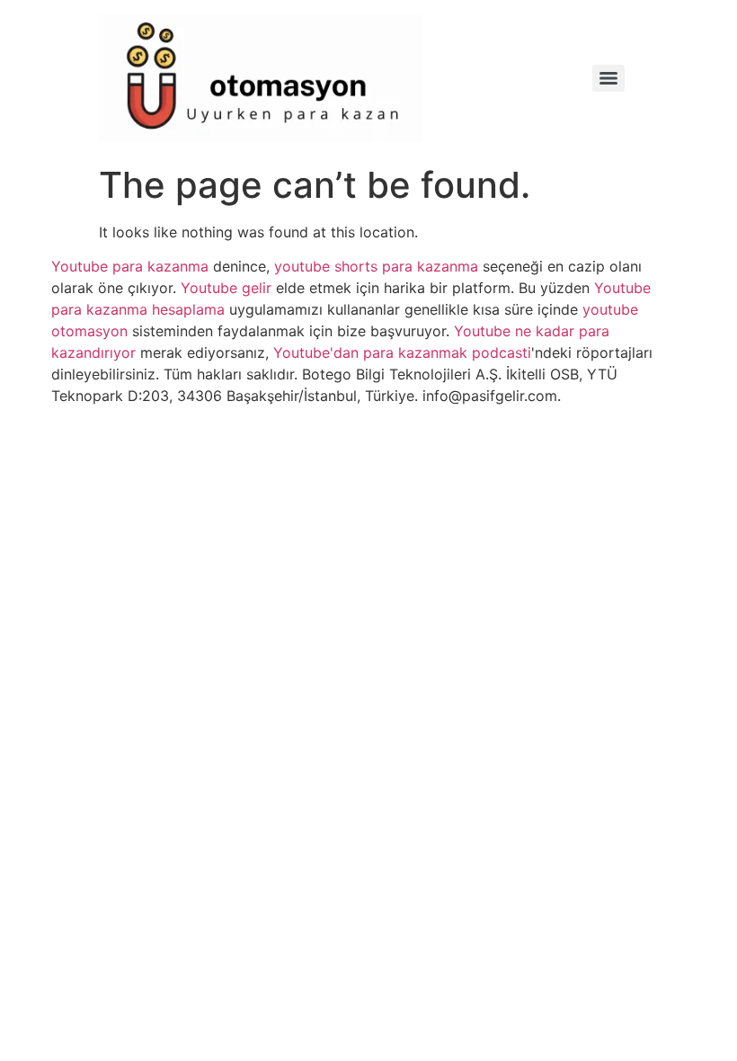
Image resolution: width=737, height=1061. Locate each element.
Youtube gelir (226, 288)
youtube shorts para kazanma (376, 266)
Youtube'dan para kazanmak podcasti (402, 352)
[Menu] (608, 78)
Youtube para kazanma (130, 266)
